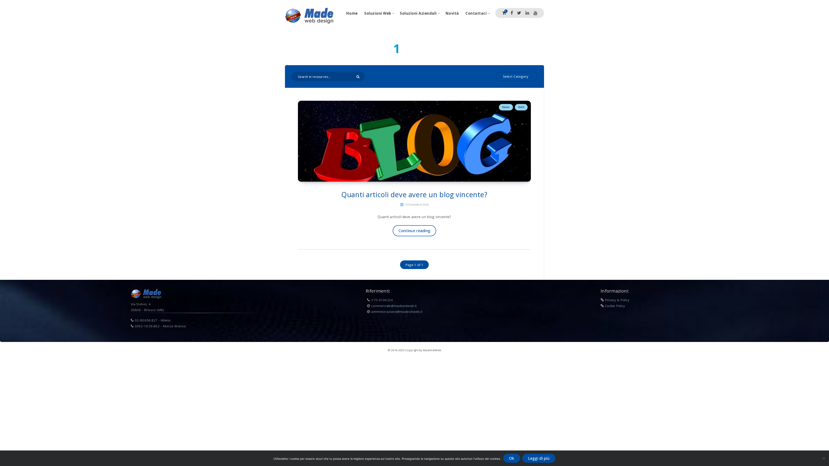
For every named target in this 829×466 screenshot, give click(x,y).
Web (521, 107)
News (506, 107)
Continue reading (414, 230)
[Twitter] (519, 13)
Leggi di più (539, 458)
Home (352, 13)
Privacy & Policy (617, 300)
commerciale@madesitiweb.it (394, 306)
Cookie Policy (615, 306)
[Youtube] (535, 13)
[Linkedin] (527, 13)
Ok (511, 458)
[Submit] (358, 76)
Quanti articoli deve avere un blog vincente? (414, 194)
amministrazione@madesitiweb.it (396, 311)
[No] (823, 458)
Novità (452, 13)
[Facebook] (512, 13)
